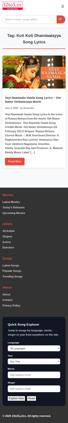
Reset (31, 398)
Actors (6, 242)
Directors (8, 247)
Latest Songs (10, 265)
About (6, 294)
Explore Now (16, 398)
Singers (7, 236)
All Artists (8, 231)
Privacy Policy (11, 305)
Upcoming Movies (13, 213)
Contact (7, 300)
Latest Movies (11, 202)
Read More (14, 161)
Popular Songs (11, 271)
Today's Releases (13, 207)
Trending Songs (12, 276)
